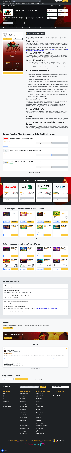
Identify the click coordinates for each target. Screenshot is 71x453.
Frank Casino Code (39, 415)
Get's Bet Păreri (23, 191)
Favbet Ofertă (38, 420)
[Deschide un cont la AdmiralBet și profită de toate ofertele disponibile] (59, 170)
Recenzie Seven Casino (23, 434)
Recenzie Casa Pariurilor (24, 407)
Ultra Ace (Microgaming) (63, 225)
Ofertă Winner (38, 417)
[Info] (2, 450)
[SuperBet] (10, 187)
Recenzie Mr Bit (22, 411)
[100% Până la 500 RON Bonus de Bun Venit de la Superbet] (6, 138)
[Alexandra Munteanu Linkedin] (66, 348)
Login (41, 379)
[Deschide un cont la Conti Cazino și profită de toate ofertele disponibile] (59, 158)
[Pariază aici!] (7, 199)
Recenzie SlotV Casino (23, 412)
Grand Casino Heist (30, 211)
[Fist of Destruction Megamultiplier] (40, 249)
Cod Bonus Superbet (39, 395)
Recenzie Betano (22, 422)
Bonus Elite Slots (39, 426)
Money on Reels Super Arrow (47, 211)
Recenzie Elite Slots (23, 431)
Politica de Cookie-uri (6, 403)
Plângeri (4, 396)
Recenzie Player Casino (23, 433)
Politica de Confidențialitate (7, 399)
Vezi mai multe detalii (12, 69)
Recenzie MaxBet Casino (24, 393)
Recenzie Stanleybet (23, 420)
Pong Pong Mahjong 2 (47, 225)
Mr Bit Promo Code (39, 412)
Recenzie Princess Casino (24, 430)
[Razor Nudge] (23, 249)
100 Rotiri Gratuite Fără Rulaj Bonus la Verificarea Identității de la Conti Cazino (25, 150)
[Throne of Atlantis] (40, 261)
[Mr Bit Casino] (60, 187)
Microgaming (52, 49)
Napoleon (55, 308)
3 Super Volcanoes (14, 259)
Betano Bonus (38, 431)
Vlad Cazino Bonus (39, 406)
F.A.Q (3, 398)
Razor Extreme (14, 247)
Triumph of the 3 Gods (30, 259)
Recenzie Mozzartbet (23, 426)
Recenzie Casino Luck (23, 423)
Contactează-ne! (6, 404)
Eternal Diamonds (63, 247)
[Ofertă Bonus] (6, 222)
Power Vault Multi (63, 259)
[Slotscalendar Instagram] (60, 395)
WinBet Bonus (38, 409)
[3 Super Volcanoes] (6, 261)
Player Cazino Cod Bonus (40, 430)
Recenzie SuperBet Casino (24, 395)
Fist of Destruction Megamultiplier (47, 247)
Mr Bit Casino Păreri (57, 191)
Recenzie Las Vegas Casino (24, 425)
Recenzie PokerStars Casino (24, 428)
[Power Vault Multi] (56, 261)
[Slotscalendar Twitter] (58, 395)
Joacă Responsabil (6, 401)
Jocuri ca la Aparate (12, 60)
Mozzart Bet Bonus (39, 428)
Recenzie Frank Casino (23, 414)
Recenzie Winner (22, 415)
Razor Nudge (30, 247)
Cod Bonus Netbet (39, 403)
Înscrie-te (21, 379)
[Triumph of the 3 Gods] (23, 261)
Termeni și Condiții (6, 407)
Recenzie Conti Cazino (23, 417)
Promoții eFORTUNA (39, 401)
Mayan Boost (30, 225)
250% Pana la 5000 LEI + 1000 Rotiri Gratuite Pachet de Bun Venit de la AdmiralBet (26, 161)
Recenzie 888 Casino (23, 396)
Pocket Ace (62, 211)
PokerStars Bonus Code (40, 433)
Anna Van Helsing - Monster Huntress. (37, 50)
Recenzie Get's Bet (23, 399)
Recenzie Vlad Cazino (23, 406)
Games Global (12, 56)
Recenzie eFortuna (23, 401)
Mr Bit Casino (40, 308)
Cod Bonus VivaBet (39, 398)
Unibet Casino (50, 308)
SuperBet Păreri (6, 191)
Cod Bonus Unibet (39, 404)
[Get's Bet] (27, 187)
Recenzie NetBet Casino (24, 403)
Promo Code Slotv (39, 414)
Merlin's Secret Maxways (14, 225)
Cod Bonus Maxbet (39, 393)
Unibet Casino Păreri (41, 191)
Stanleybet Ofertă (39, 422)
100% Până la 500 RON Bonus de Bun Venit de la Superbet (21, 138)
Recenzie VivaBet (22, 398)
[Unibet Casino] (44, 187)
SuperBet (45, 308)
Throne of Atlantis (47, 259)
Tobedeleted (13, 211)
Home (4, 393)
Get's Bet (35, 308)
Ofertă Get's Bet (39, 399)
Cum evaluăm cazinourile (7, 406)
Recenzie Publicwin (23, 409)
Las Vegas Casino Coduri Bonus (41, 425)
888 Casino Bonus (39, 396)
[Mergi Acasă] (6, 1)
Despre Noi (5, 395)
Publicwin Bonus (39, 411)
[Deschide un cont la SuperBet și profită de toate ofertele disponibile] (58, 146)
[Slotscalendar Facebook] (56, 395)
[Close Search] (40, 1)
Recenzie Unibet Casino (23, 404)
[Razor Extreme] (6, 249)
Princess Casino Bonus (40, 434)
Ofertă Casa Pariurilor (40, 407)
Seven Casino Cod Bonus (40, 423)
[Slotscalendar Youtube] (54, 395)
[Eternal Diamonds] (56, 249)
